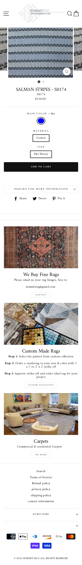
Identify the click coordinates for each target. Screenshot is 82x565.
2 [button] (44, 82)
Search (40, 471)
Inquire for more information (41, 189)
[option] (41, 53)
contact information (41, 501)
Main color (41, 113)
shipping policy (41, 495)
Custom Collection (41, 385)
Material (41, 131)
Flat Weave (41, 154)
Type (41, 147)
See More (41, 454)
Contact (41, 295)
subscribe (41, 514)
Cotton (41, 138)
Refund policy (41, 483)
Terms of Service (41, 477)
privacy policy (41, 489)
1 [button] (39, 81)
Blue (41, 121)
